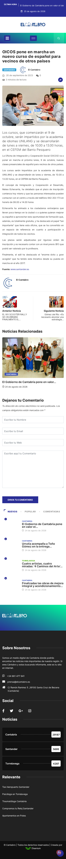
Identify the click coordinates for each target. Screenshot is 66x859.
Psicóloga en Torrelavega (15, 794)
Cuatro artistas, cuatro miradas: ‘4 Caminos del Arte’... (42, 565)
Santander (9, 70)
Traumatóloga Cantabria (14, 801)
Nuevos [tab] (12, 511)
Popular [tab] (30, 511)
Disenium (36, 848)
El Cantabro (34, 69)
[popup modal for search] (59, 38)
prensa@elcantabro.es (18, 681)
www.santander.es (20, 269)
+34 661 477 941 (16, 676)
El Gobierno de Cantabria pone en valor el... (42, 525)
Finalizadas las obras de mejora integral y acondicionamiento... (42, 585)
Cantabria (11, 374)
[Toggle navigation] (7, 38)
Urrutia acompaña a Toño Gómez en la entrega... (38, 545)
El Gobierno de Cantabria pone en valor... (29, 382)
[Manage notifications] (58, 852)
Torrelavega (28, 561)
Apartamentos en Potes (14, 815)
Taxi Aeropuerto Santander (15, 787)
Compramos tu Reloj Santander (17, 808)
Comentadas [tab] (51, 511)
